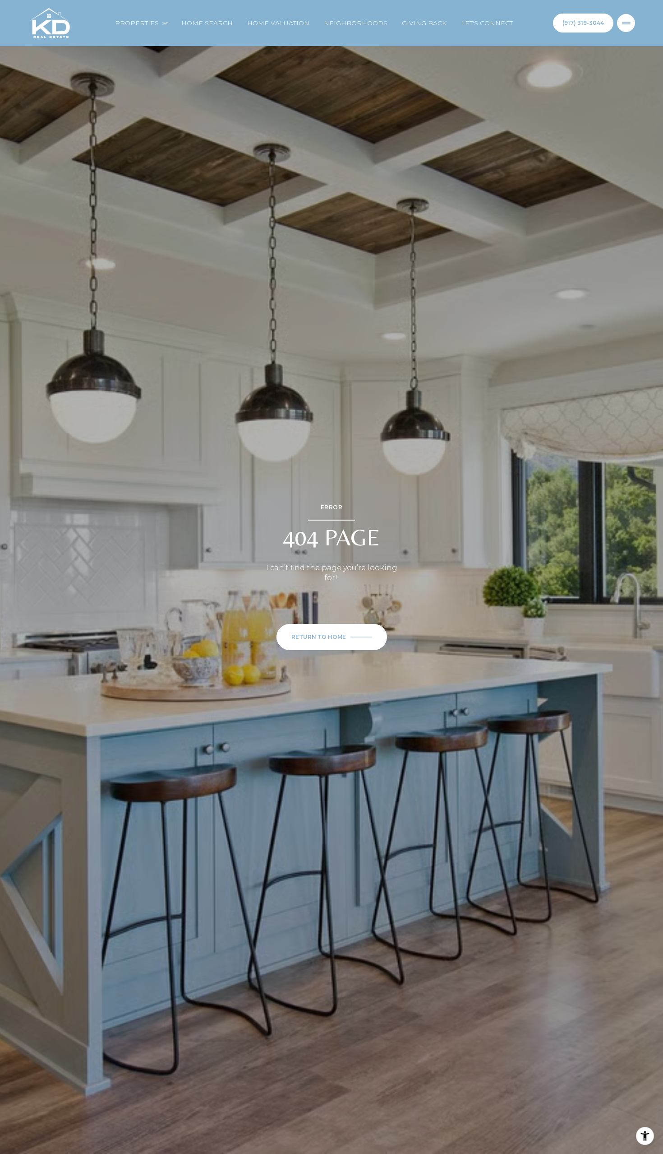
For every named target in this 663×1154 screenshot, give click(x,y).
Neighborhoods (355, 23)
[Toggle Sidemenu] (626, 23)
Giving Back (424, 23)
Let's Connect (487, 23)
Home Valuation (278, 23)
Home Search (207, 23)
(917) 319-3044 (583, 22)
